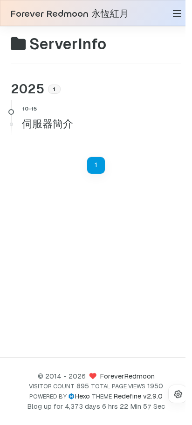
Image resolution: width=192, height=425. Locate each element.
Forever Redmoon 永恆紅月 (69, 14)
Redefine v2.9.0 (138, 396)
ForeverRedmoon (127, 376)
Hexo (82, 396)
